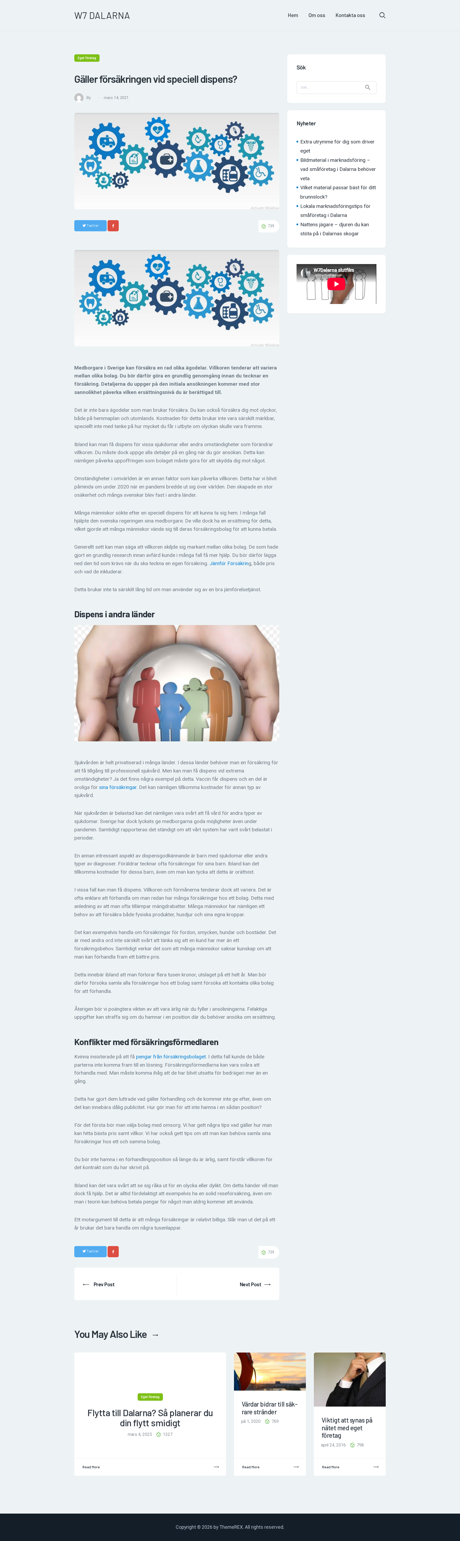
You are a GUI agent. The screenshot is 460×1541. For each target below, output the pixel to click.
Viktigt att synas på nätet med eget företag (347, 1427)
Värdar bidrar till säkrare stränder (270, 1408)
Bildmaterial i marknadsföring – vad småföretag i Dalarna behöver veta (338, 169)
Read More (91, 1467)
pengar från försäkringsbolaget (171, 1057)
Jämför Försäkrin (229, 563)
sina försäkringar (118, 787)
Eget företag (87, 58)
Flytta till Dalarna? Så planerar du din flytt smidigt (150, 1417)
